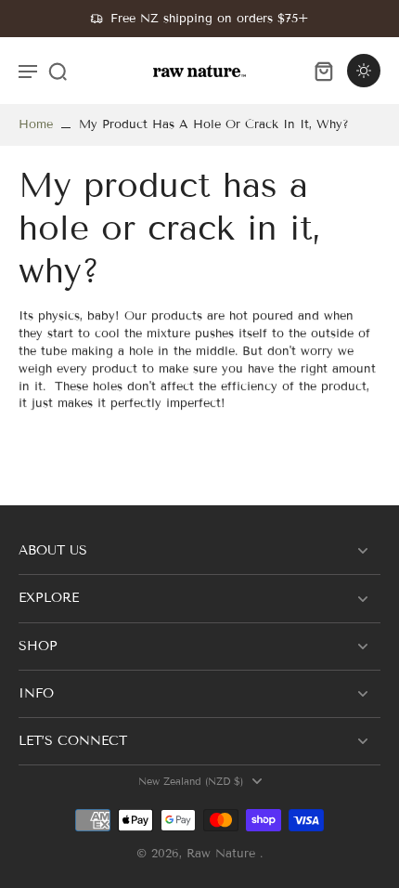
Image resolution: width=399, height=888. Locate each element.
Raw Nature (223, 853)
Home (36, 124)
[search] (57, 70)
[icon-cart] (322, 70)
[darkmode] (363, 70)
